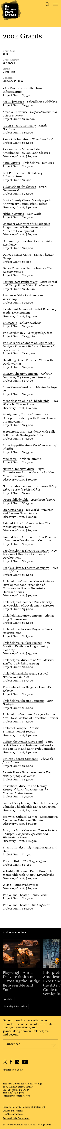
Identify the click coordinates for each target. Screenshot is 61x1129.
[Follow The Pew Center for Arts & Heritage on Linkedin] (17, 1063)
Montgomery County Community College (25, 416)
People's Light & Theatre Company (26, 551)
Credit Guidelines (13, 1114)
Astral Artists (11, 163)
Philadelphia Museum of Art (21, 660)
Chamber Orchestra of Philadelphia (26, 224)
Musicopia (10, 459)
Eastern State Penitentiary (20, 282)
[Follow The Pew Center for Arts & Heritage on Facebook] (11, 1063)
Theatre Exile (11, 861)
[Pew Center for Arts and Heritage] (10, 10)
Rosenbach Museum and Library (25, 786)
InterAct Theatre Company (20, 374)
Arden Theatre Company (19, 126)
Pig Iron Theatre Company (20, 759)
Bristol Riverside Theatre (19, 187)
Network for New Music (18, 469)
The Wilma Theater (16, 895)
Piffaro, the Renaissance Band (23, 742)
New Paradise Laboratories (20, 486)
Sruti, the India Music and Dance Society (30, 830)
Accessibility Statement (16, 1118)
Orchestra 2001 (13, 510)
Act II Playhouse (13, 102)
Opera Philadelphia (15, 500)
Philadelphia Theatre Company (23, 701)
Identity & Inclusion (15, 1006)
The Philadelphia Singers (19, 687)
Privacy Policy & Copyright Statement (24, 1107)
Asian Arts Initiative (16, 139)
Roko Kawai (11, 387)
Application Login (13, 1069)
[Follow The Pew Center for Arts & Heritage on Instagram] (5, 1063)
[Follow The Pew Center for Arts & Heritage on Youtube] (25, 1063)
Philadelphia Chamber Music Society (27, 581)
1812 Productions (15, 88)
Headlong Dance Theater (19, 360)
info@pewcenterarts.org (16, 1095)
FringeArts (10, 323)
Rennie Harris (46, 418)
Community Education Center (23, 241)
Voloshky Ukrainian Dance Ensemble (28, 871)
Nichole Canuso (13, 214)
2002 (5, 53)
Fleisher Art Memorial (17, 309)
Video (10, 999)
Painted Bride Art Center (19, 523)
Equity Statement (13, 1110)
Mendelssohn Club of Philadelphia (26, 401)
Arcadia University (15, 112)
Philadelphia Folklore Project (22, 629)
